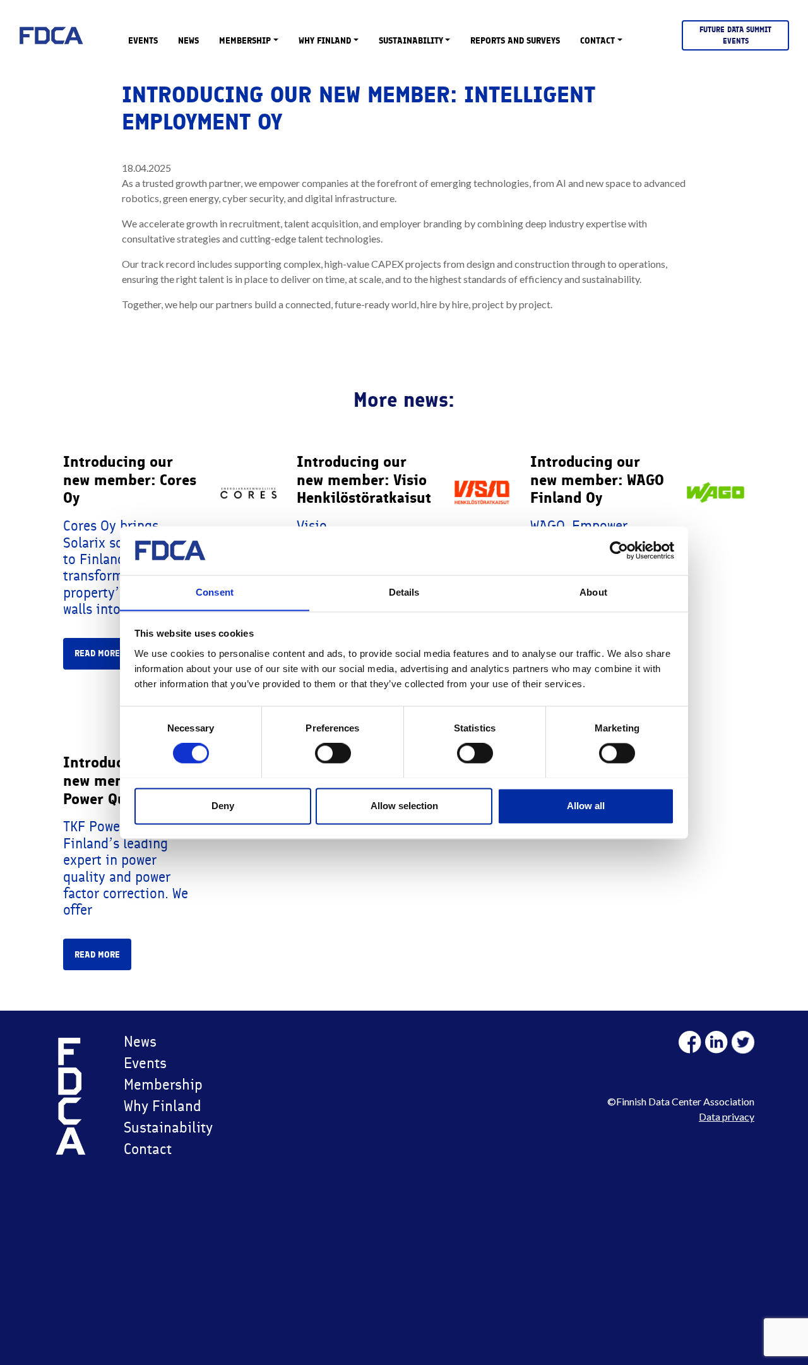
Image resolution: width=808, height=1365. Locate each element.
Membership (245, 40)
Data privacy (726, 1116)
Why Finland (325, 40)
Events (143, 40)
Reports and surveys (515, 40)
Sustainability (411, 40)
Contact (597, 40)
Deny (222, 805)
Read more (97, 653)
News (188, 40)
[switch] (333, 753)
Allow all (586, 805)
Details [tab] (404, 592)
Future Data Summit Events (735, 35)
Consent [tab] (215, 592)
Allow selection (404, 805)
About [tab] (593, 592)
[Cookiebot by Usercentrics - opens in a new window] (619, 550)
